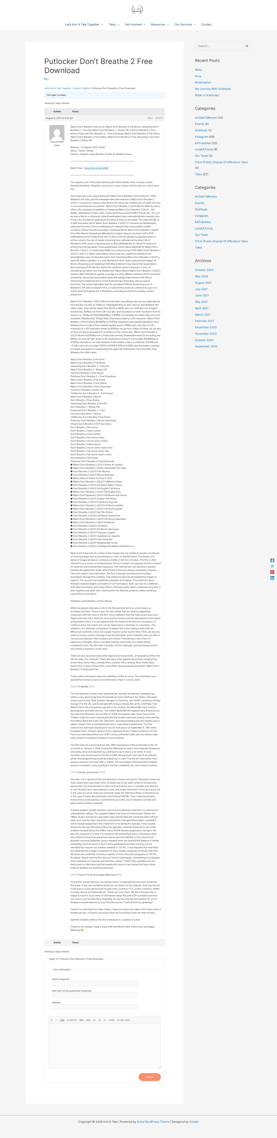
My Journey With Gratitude (213, 89)
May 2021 (201, 302)
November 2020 (206, 333)
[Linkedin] (272, 578)
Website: (56, 1002)
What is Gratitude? (207, 95)
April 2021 (201, 308)
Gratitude (201, 130)
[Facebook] (272, 560)
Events (199, 124)
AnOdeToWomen (206, 117)
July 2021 (201, 289)
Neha (198, 70)
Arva (198, 76)
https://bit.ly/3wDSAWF (96, 168)
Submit (149, 1077)
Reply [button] (151, 118)
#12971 (159, 118)
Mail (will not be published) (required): (72, 990)
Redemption (203, 82)
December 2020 (206, 327)
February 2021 (204, 321)
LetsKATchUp (204, 149)
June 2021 (202, 295)
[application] (101, 24)
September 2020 (206, 346)
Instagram (201, 136)
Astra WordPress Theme (153, 1121)
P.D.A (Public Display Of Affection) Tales (221, 162)
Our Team (201, 156)
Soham (194, 1121)
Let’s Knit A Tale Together (57, 88)
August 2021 (203, 282)
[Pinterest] (272, 572)
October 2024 (204, 270)
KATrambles (203, 143)
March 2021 (202, 314)
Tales (198, 174)
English (86, 88)
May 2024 (201, 276)
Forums (76, 88)
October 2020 (204, 340)
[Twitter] (272, 566)
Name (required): (61, 979)
